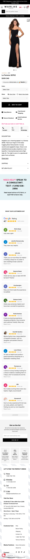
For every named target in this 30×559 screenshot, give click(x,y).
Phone (8, 473)
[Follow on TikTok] (24, 552)
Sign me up (15, 440)
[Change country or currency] (21, 7)
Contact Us (19, 534)
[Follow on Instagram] (19, 552)
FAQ (17, 526)
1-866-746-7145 (20, 537)
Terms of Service (20, 539)
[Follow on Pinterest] (21, 552)
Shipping (18, 531)
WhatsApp (9, 479)
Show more (5, 158)
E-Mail (8, 491)
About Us (18, 547)
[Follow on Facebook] (16, 552)
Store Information (20, 545)
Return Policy (19, 528)
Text (7, 485)
